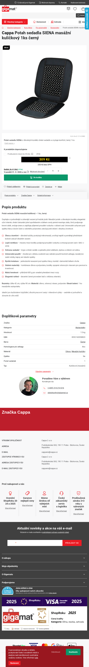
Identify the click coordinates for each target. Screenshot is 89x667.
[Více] (82, 22)
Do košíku (37, 177)
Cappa (82, 323)
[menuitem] (16, 22)
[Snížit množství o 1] (48, 171)
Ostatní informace (44, 195)
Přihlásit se (72, 543)
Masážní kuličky (78, 351)
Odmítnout (55, 652)
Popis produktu (10, 195)
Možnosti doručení (37, 172)
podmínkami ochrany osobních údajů (55, 532)
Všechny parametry (43, 371)
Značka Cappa (26, 195)
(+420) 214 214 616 (56, 388)
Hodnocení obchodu (78, 3)
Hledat (82, 15)
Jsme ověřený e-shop (24, 588)
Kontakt (64, 3)
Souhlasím (73, 652)
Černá (82, 342)
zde (36, 658)
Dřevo (68, 351)
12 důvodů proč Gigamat (26, 3)
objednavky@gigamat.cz (58, 393)
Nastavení (14, 663)
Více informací (10, 143)
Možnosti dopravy (48, 3)
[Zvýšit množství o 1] (58, 171)
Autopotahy (80, 328)
